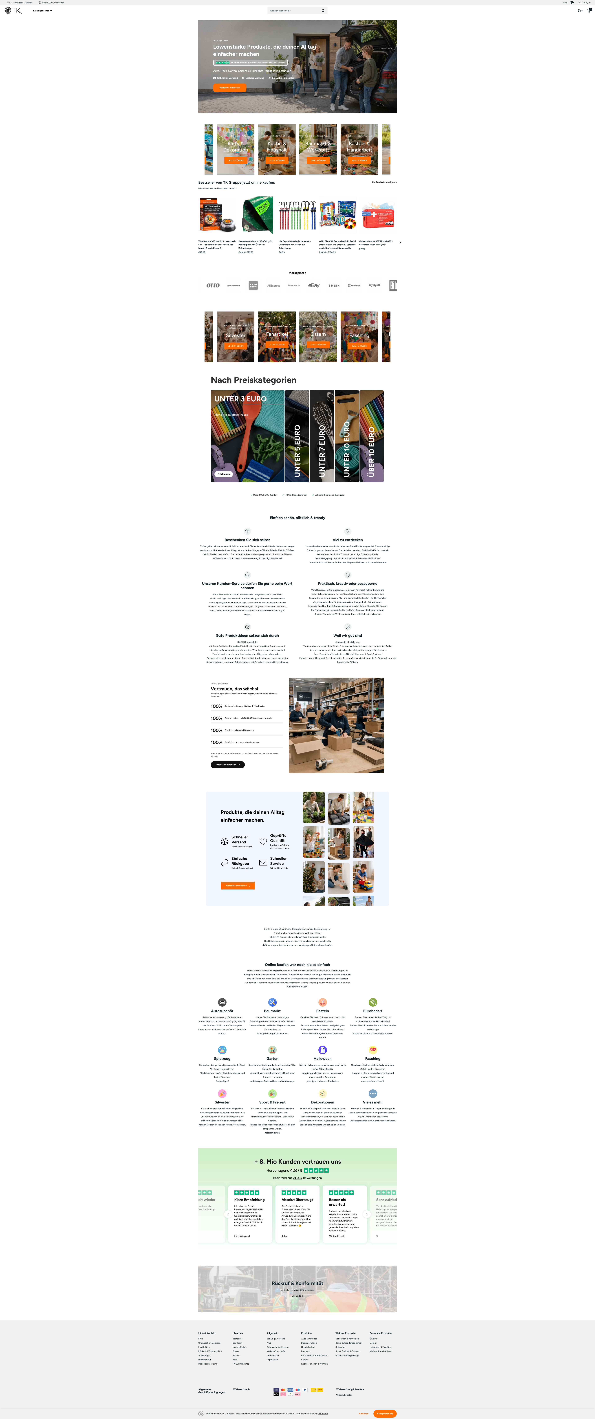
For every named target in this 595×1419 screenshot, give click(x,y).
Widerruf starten (344, 1395)
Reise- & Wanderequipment (348, 1343)
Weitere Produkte (345, 1333)
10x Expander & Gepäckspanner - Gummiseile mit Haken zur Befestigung (295, 244)
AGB (269, 1343)
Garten (304, 1359)
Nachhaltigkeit (240, 1347)
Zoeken (323, 10)
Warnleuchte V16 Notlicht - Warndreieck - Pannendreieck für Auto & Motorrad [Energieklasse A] (217, 244)
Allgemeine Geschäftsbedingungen (211, 1391)
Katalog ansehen (41, 10)
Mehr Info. (323, 1413)
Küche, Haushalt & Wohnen (314, 1364)
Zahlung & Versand (276, 1338)
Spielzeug (340, 1347)
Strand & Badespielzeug (347, 1355)
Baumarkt (306, 1351)
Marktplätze (204, 1347)
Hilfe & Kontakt (207, 1333)
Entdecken (224, 474)
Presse (236, 1351)
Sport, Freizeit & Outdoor (347, 1351)
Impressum (272, 1359)
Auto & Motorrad (309, 1338)
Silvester (374, 1338)
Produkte (306, 1333)
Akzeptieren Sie (385, 1413)
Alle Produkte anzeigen (383, 182)
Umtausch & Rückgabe (209, 1343)
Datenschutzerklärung (278, 1347)
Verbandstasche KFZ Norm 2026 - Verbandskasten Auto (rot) (376, 243)
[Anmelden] (580, 10)
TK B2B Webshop (241, 1364)
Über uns (238, 1333)
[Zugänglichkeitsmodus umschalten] (572, 2)
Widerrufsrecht (242, 1389)
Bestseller (237, 1338)
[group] (235, 149)
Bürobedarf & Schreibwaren (314, 1355)
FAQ (200, 1338)
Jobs (235, 1359)
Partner (236, 1355)
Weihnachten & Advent (381, 1351)
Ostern (373, 1343)
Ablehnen (363, 1414)
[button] (400, 242)
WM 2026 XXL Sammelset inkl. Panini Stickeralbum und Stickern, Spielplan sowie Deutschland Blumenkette (337, 244)
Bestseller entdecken (236, 885)
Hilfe (564, 3)
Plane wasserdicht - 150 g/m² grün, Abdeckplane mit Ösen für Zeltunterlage (255, 244)
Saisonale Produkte (381, 1333)
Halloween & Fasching (380, 1347)
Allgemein (272, 1333)
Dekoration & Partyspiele (347, 1338)
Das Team (237, 1343)
